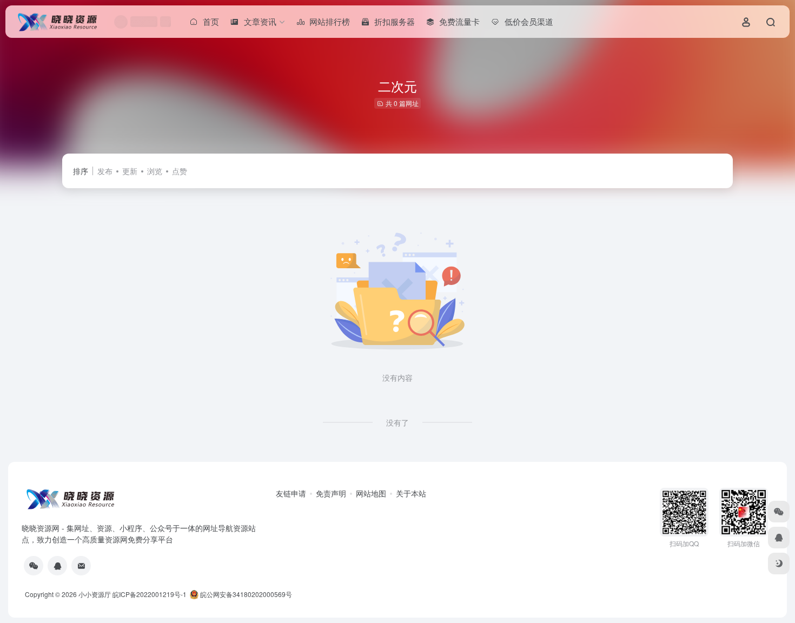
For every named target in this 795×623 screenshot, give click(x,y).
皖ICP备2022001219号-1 (149, 594)
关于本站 (411, 493)
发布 (104, 170)
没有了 (397, 422)
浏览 (154, 170)
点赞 (179, 170)
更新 (129, 170)
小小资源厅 (94, 594)
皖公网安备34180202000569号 (246, 594)
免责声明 (331, 493)
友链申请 (291, 493)
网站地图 (371, 493)
